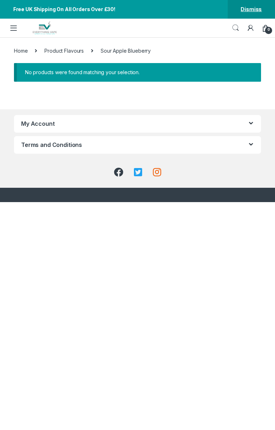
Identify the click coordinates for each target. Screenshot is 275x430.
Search (236, 28)
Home (21, 51)
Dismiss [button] (251, 9)
